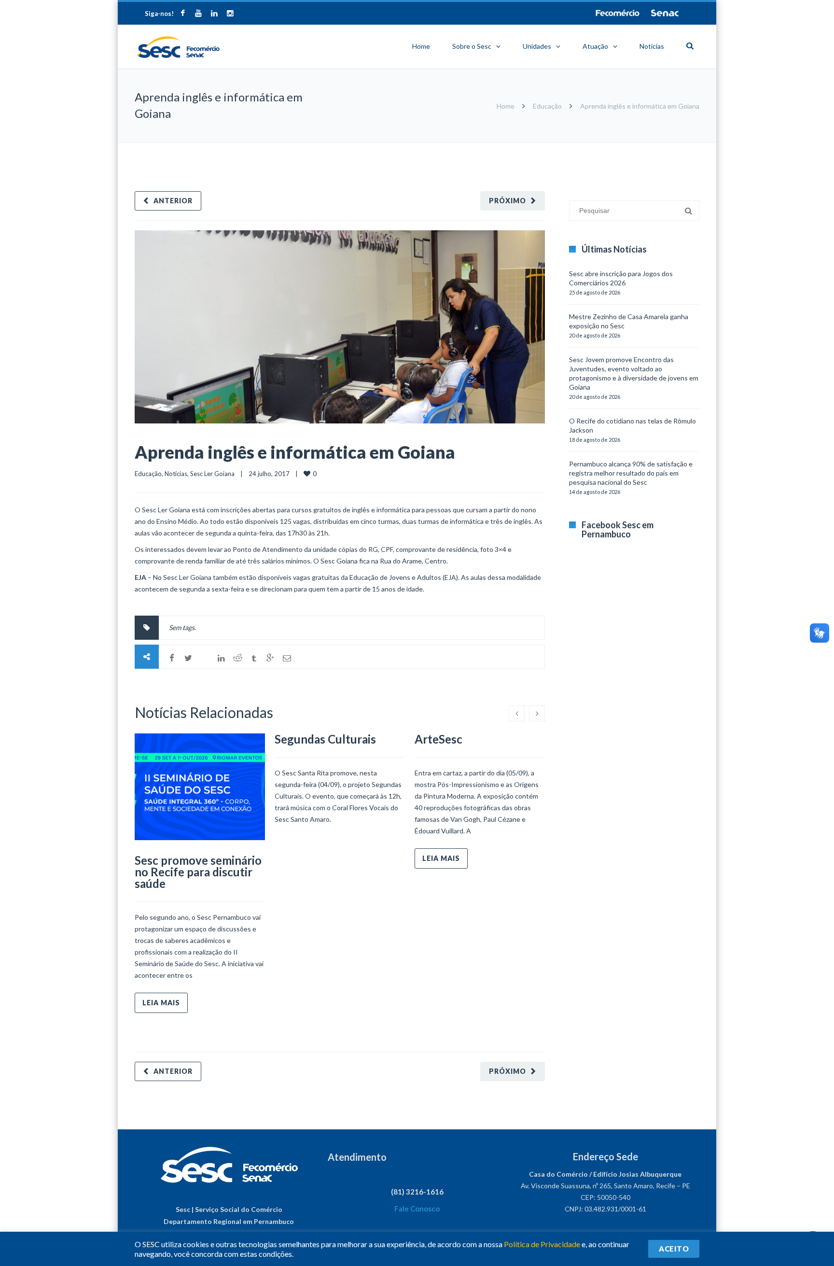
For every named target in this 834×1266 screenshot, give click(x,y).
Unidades (537, 46)
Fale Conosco (417, 1208)
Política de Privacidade (542, 1244)
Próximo (507, 201)
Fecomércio (617, 13)
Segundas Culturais (325, 739)
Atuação (595, 46)
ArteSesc (438, 739)
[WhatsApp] (204, 658)
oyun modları (659, 147)
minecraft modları (571, 147)
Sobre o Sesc (471, 46)
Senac (665, 13)
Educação (547, 106)
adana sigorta (618, 147)
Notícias (651, 46)
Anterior (173, 201)
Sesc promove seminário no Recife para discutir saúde (198, 871)
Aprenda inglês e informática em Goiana (295, 452)
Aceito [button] (674, 1248)
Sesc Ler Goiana (212, 474)
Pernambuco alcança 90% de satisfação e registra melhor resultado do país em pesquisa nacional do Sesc (631, 473)
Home (421, 46)
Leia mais (161, 1003)
